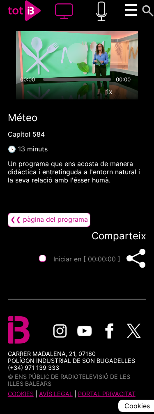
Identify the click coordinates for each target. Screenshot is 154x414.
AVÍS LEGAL (56, 393)
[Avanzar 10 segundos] (109, 53)
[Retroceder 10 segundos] (45, 53)
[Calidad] (90, 91)
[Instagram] (60, 331)
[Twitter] (134, 331)
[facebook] (109, 331)
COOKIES (21, 393)
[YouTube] (84, 331)
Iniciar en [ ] (86, 259)
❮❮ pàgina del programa (49, 219)
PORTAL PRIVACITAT (107, 393)
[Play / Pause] (77, 53)
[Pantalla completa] (128, 91)
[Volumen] (26, 91)
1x (109, 92)
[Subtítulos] (71, 91)
